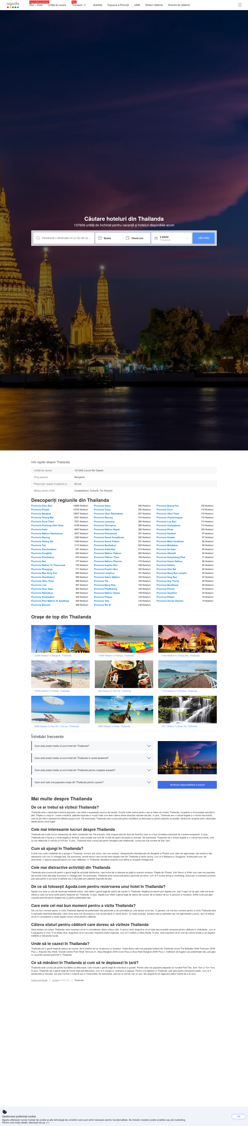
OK (238, 1116)
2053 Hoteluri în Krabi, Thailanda (114, 726)
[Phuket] (61, 674)
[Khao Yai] (188, 709)
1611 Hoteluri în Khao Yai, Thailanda (179, 726)
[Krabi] (125, 709)
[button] (92, 745)
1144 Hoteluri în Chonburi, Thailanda (179, 690)
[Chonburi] (188, 674)
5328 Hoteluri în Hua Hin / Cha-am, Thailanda (57, 726)
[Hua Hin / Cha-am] (61, 709)
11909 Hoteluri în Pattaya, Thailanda (116, 655)
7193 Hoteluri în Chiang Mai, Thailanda (180, 655)
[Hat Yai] (125, 674)
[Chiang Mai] (188, 638)
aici (47, 1122)
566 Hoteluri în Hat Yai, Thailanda (114, 690)
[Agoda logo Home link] (13, 5)
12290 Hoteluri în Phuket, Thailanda (52, 690)
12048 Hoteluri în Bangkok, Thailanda (53, 655)
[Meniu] (240, 5)
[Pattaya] (125, 638)
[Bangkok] (61, 638)
